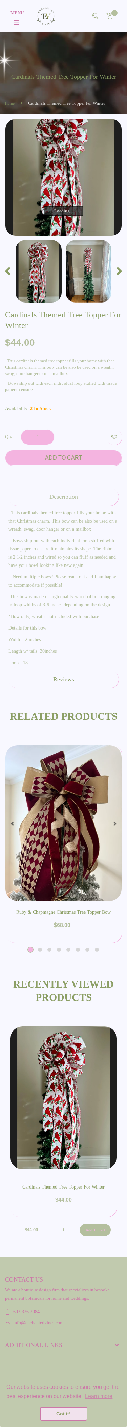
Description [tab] (63, 496)
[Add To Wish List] (114, 437)
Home (10, 103)
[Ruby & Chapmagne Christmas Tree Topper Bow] (63, 823)
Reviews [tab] (63, 679)
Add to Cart (63, 458)
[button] (12, 823)
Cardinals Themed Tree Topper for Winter (63, 1187)
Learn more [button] (98, 1396)
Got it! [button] (63, 1413)
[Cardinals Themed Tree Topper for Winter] (39, 270)
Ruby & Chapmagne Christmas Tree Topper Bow (63, 912)
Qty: (9, 436)
